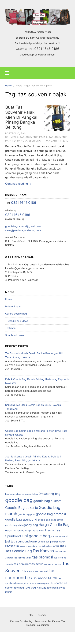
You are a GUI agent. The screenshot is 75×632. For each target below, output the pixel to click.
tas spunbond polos (40, 583)
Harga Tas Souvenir (34, 530)
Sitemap (42, 615)
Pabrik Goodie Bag (40, 541)
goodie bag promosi (51, 514)
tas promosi (42, 557)
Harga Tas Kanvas (14, 530)
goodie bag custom (47, 501)
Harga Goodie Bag (54, 524)
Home (8, 299)
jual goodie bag (35, 535)
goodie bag (19, 500)
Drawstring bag (50, 494)
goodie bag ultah (14, 525)
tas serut (36, 564)
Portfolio (12, 133)
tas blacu (60, 545)
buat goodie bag (13, 494)
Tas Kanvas (43, 550)
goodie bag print (26, 514)
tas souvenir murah (36, 571)
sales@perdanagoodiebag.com (23, 230)
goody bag (30, 525)
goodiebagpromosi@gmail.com (37, 54)
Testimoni (10, 328)
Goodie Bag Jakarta (21, 507)
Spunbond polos (14, 335)
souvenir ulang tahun (29, 546)
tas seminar (22, 564)
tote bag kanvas (35, 587)
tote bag (19, 587)
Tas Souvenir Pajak (33, 137)
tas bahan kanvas (47, 546)
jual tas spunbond (17, 541)
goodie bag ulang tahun (50, 519)
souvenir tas (12, 545)
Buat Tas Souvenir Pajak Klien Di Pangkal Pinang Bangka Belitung (21, 117)
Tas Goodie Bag (18, 551)
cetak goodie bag (30, 494)
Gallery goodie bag (16, 313)
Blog (31, 615)
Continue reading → (18, 183)
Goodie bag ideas (18, 320)
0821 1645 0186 (46, 49)
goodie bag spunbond (21, 519)
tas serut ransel (52, 564)
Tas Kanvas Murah (23, 558)
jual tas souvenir (59, 536)
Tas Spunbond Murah (42, 578)
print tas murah (57, 541)
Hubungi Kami (13, 306)
